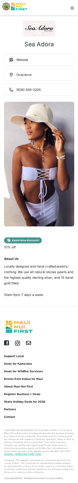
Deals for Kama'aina (18, 363)
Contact (9, 416)
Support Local (14, 356)
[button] (72, 7)
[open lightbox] (39, 165)
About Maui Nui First (18, 386)
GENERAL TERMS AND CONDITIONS (22, 454)
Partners (10, 409)
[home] (12, 8)
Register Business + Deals (22, 393)
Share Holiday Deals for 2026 (24, 401)
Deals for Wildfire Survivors (23, 371)
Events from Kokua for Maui (23, 378)
